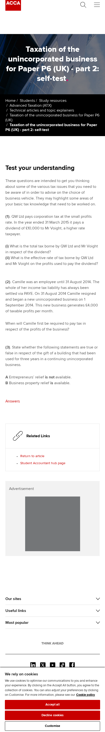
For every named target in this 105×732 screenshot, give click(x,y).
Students (27, 100)
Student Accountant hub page (42, 463)
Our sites (13, 598)
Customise (52, 726)
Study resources (52, 100)
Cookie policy (85, 695)
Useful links (15, 610)
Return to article (32, 456)
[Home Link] (52, 643)
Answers (12, 401)
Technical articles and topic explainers (42, 110)
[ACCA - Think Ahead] (13, 9)
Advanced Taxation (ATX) (31, 105)
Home (10, 100)
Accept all (52, 704)
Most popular (17, 622)
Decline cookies (53, 715)
